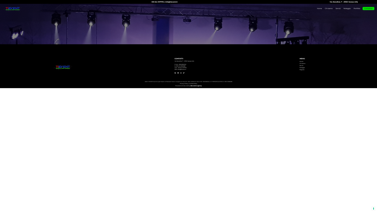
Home (301, 61)
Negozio (302, 69)
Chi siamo (302, 63)
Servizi (301, 65)
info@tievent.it (171, 2)
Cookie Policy (193, 83)
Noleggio (302, 67)
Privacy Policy (184, 83)
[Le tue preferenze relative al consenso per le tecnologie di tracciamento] (373, 208)
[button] (338, 8)
